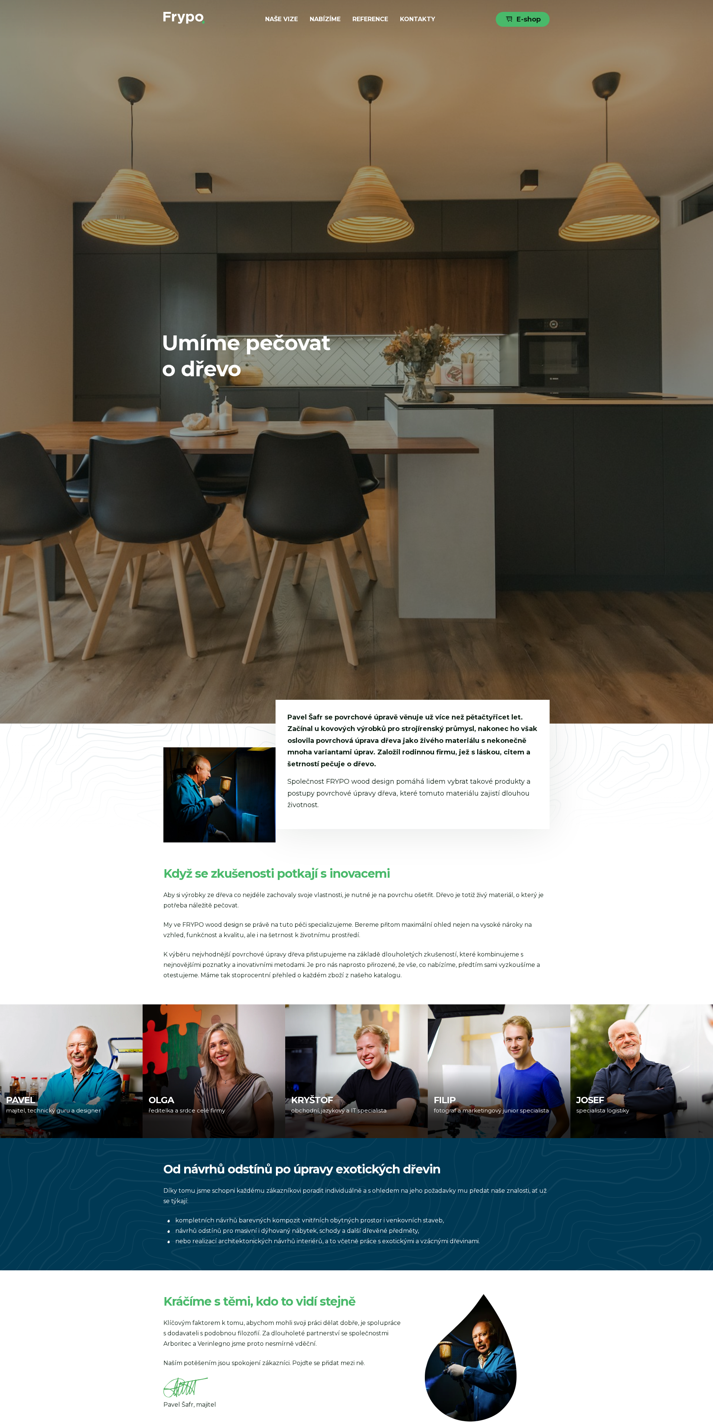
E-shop (529, 19)
